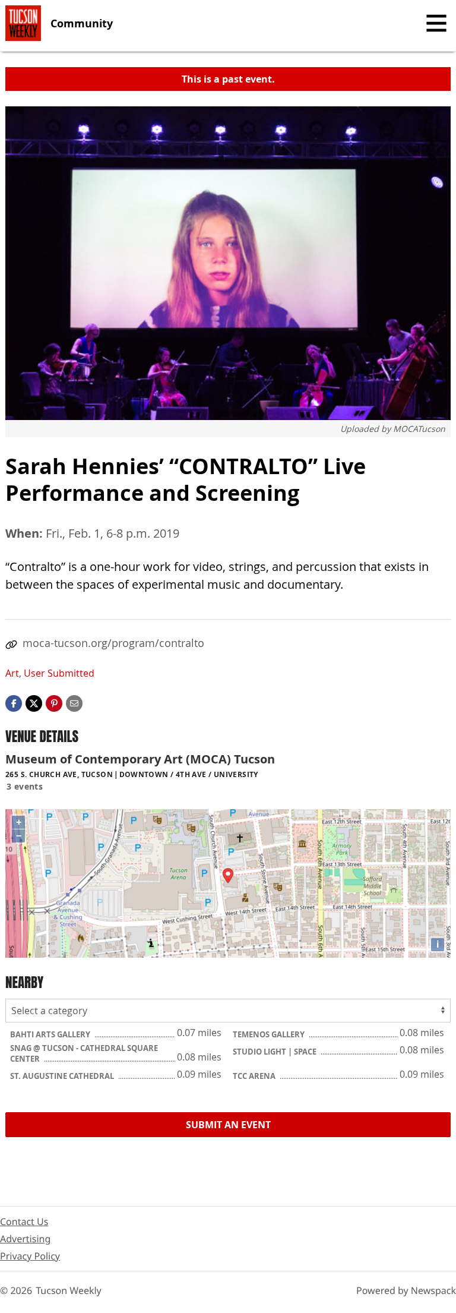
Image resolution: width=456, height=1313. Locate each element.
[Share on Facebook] (13, 702)
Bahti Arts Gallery (51, 1034)
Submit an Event (228, 1124)
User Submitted (59, 673)
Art (12, 673)
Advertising (25, 1238)
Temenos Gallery (269, 1034)
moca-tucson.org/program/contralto (113, 643)
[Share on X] (34, 702)
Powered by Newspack (406, 1290)
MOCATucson (419, 428)
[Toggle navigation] (436, 23)
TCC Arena (255, 1076)
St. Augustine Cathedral (63, 1076)
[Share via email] (74, 702)
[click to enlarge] (228, 263)
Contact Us (24, 1221)
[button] (54, 702)
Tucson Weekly (69, 1290)
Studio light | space (275, 1051)
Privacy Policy (30, 1255)
